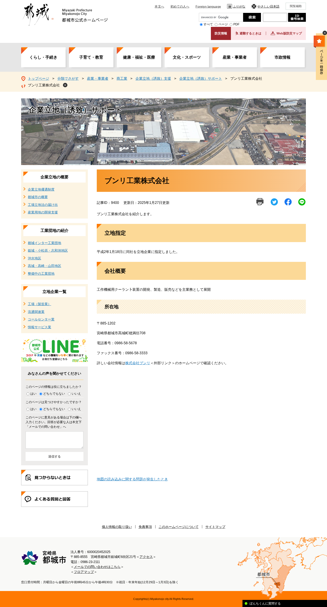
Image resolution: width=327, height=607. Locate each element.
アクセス (146, 557)
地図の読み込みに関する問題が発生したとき (132, 479)
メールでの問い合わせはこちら (97, 567)
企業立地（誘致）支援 (153, 78)
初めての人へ (179, 6)
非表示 (325, 33)
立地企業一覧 (54, 291)
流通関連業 (36, 312)
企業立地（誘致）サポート (200, 78)
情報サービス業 (39, 327)
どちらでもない (54, 393)
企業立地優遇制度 (41, 189)
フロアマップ (84, 572)
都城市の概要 (38, 197)
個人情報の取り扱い (117, 527)
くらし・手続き (43, 57)
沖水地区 (34, 258)
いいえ (76, 393)
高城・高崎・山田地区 (44, 266)
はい (33, 393)
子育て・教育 (91, 57)
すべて (208, 24)
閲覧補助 (296, 6)
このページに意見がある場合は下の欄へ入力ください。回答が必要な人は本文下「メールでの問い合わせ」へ (54, 422)
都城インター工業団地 (44, 243)
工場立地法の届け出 (43, 205)
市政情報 (283, 57)
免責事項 (145, 527)
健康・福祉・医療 (139, 57)
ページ (223, 24)
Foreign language (208, 6)
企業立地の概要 (54, 177)
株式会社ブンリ (137, 363)
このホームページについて (179, 527)
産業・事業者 (235, 57)
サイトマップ (215, 527)
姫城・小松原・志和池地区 (48, 250)
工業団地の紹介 (54, 230)
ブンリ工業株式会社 (44, 85)
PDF (236, 24)
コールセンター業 (41, 319)
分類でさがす (68, 78)
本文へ (159, 6)
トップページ (38, 78)
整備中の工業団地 (41, 273)
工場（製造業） (39, 304)
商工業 (122, 78)
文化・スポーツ (187, 57)
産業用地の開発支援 (43, 212)
